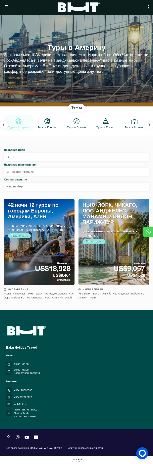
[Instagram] (17, 438)
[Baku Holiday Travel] (26, 331)
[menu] (148, 7)
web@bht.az (21, 404)
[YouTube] (26, 438)
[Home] (8, 438)
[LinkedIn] (35, 438)
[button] (4, 125)
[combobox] (76, 172)
